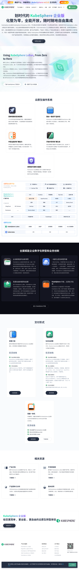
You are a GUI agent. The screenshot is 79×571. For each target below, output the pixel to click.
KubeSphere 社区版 (26, 555)
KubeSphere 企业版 (26, 546)
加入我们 (44, 553)
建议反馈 (44, 551)
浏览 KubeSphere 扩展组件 (27, 553)
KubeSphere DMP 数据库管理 (28, 551)
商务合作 (44, 546)
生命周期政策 (58, 555)
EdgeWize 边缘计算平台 (27, 548)
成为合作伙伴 (45, 548)
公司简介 (57, 546)
